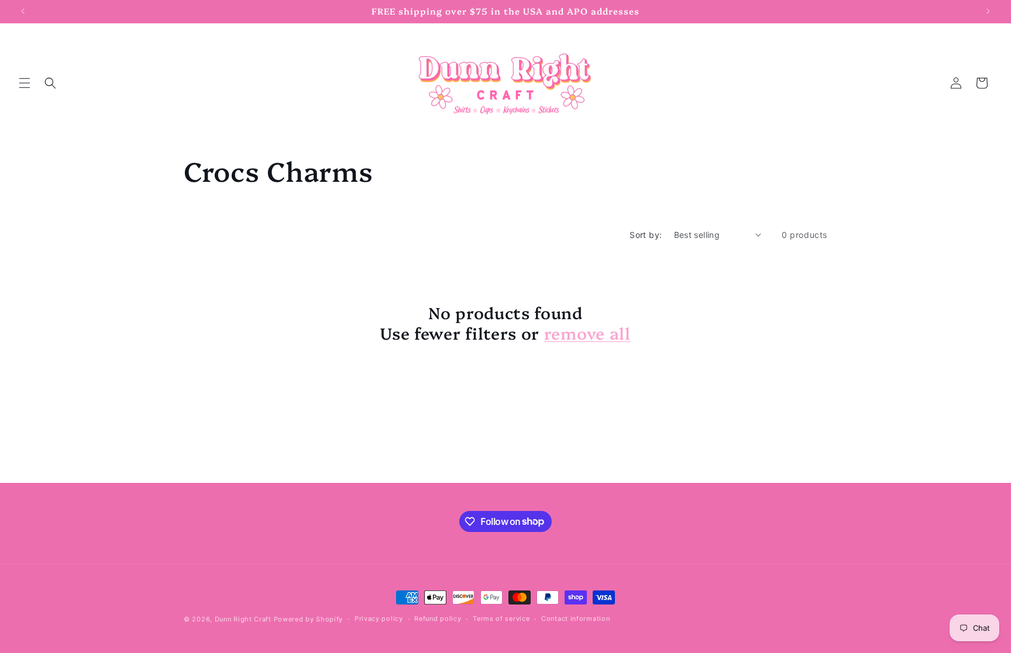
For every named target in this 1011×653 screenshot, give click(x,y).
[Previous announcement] (23, 11)
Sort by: (646, 235)
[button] (24, 83)
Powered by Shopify (308, 619)
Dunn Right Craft (243, 619)
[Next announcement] (988, 11)
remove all (587, 333)
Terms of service (501, 618)
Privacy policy (379, 618)
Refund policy (437, 618)
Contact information (575, 618)
